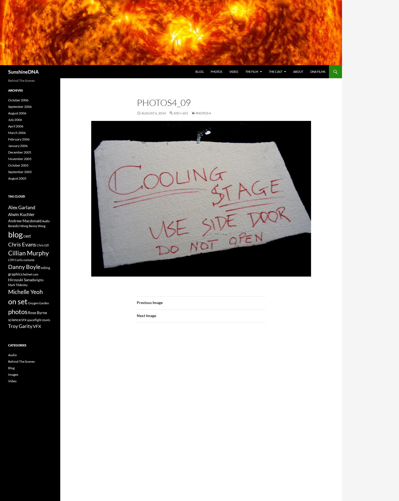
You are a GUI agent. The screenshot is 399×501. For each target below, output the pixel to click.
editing (45, 268)
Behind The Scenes (21, 361)
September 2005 (20, 172)
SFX (23, 320)
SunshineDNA (23, 72)
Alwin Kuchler (21, 214)
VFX (37, 326)
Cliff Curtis (15, 260)
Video (233, 71)
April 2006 (15, 126)
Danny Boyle (24, 266)
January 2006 (18, 146)
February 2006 (19, 139)
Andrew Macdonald (25, 220)
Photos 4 (203, 113)
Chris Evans (22, 244)
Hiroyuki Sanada (22, 279)
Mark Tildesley (18, 285)
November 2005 (19, 159)
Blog (199, 71)
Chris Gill (43, 245)
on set (17, 301)
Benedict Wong (18, 226)
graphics (15, 274)
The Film (251, 71)
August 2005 (17, 178)
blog (15, 234)
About (298, 71)
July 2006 (15, 120)
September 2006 (20, 107)
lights (40, 280)
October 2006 (18, 100)
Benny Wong (37, 226)
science (14, 319)
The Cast (275, 71)
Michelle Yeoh (25, 291)
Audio (46, 221)
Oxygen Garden (38, 303)
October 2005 (18, 165)
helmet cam (30, 274)
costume (28, 260)
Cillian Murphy (28, 253)
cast (27, 235)
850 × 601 (181, 113)
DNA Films (317, 71)
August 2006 (17, 113)
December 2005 (19, 152)
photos (17, 311)
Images (13, 374)
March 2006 (17, 133)
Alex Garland (21, 207)
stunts (46, 320)
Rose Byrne (37, 312)
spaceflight (34, 320)
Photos (216, 71)
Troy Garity (20, 326)
